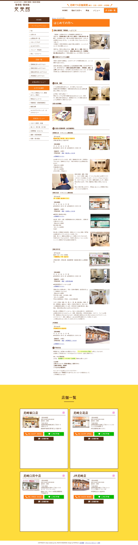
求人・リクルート (36, 54)
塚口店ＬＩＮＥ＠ (70, 153)
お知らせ (33, 34)
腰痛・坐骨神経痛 (36, 135)
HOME (65, 10)
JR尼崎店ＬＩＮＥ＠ (71, 340)
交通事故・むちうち (37, 131)
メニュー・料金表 (36, 50)
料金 (87, 10)
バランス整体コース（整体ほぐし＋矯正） (39, 94)
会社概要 (82, 543)
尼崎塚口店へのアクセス (38, 64)
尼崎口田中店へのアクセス (39, 72)
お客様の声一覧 (35, 38)
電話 (63, 153)
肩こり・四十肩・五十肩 (38, 127)
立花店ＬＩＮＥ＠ (70, 211)
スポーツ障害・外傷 (37, 123)
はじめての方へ (35, 46)
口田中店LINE (69, 281)
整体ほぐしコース (36, 99)
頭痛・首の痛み (35, 138)
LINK (99, 543)
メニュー (96, 10)
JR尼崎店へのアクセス (37, 76)
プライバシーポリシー (90, 543)
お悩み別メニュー (39, 82)
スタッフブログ (35, 42)
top (31, 31)
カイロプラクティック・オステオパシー (39, 111)
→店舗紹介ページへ (58, 156)
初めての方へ (77, 10)
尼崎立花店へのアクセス (38, 68)
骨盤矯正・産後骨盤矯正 (38, 103)
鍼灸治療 (33, 106)
